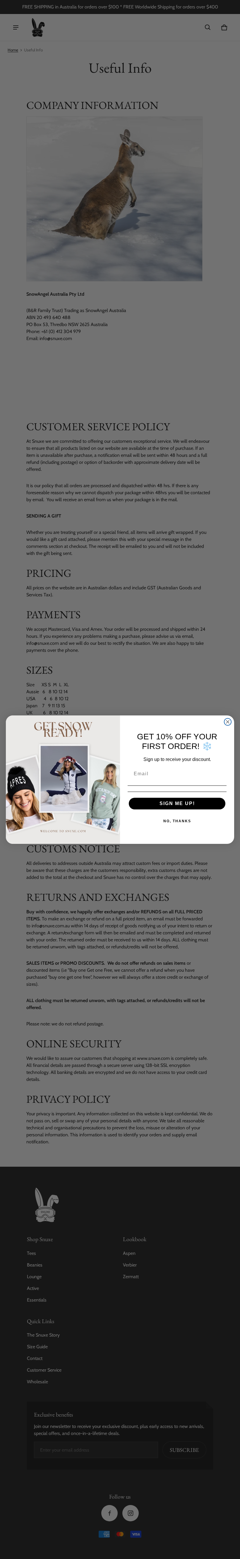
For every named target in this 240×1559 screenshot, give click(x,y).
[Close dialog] (227, 721)
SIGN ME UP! (177, 803)
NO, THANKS (177, 821)
